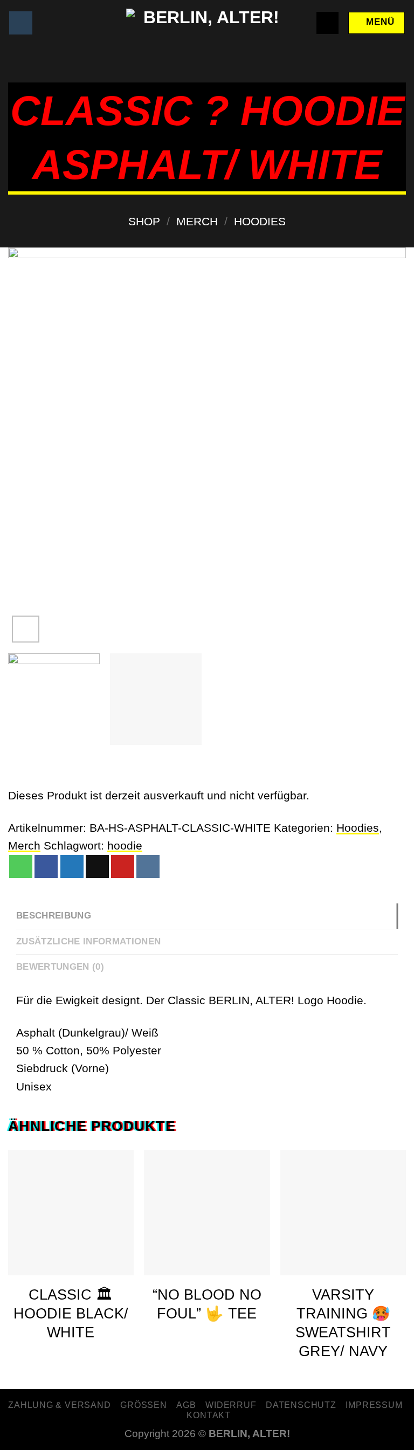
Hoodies (260, 221)
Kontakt (209, 1415)
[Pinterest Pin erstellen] (122, 866)
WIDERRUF (230, 1405)
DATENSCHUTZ (301, 1405)
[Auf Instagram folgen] (20, 22)
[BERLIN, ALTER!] (207, 23)
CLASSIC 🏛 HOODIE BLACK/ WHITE (70, 1314)
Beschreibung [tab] (53, 915)
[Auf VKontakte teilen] (148, 866)
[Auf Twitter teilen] (72, 866)
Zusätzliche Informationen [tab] (88, 941)
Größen (143, 1405)
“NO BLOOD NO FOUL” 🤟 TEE (207, 1304)
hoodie (124, 845)
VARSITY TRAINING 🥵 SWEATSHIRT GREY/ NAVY (343, 1323)
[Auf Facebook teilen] (46, 866)
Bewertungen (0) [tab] (60, 967)
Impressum (374, 1405)
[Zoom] (25, 629)
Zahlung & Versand (59, 1405)
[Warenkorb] (327, 23)
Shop (144, 221)
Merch (197, 221)
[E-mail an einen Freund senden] (97, 866)
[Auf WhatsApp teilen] (20, 866)
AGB (186, 1405)
